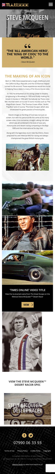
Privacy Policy (22, 451)
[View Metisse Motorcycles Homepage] (15, 4)
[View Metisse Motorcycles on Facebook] (24, 435)
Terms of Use (9, 451)
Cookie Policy (35, 451)
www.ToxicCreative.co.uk (34, 464)
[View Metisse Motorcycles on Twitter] (30, 435)
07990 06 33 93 (27, 442)
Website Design (17, 464)
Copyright (47, 451)
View (26, 305)
